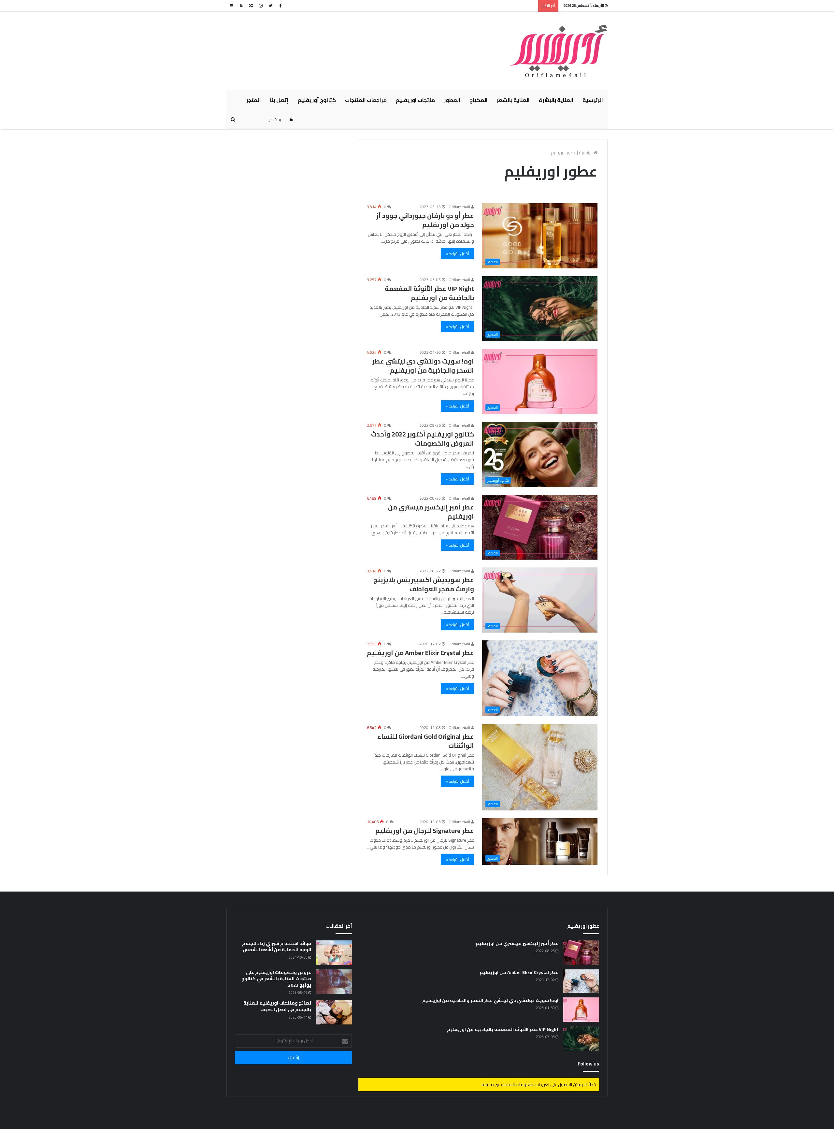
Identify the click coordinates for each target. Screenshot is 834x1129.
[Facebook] (280, 5)
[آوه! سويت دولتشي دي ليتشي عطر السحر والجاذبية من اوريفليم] (581, 1009)
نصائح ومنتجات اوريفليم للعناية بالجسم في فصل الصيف (277, 1006)
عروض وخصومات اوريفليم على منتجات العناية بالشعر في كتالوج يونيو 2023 (276, 978)
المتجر (253, 100)
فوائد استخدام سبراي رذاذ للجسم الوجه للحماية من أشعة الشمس (276, 946)
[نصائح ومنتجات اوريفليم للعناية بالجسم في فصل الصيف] (334, 1012)
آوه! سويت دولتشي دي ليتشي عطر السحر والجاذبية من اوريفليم (423, 365)
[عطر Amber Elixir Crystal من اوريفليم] (581, 981)
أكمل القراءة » (457, 253)
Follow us (588, 1063)
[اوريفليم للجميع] (559, 51)
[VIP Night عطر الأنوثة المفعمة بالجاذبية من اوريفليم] (581, 1038)
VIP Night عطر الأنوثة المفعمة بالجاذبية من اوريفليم (429, 293)
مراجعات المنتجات (366, 100)
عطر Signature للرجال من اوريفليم (424, 830)
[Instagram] (261, 5)
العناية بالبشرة (556, 100)
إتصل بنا (279, 100)
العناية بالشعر (513, 100)
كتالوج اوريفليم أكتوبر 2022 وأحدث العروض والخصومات (422, 438)
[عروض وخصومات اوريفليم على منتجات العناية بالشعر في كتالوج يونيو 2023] (334, 981)
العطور (452, 100)
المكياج (478, 100)
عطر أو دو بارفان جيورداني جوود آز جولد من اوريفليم (425, 220)
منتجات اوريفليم (415, 100)
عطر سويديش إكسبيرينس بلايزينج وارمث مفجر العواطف (423, 584)
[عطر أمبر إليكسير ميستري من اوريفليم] (581, 952)
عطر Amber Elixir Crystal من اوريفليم (420, 653)
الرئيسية (592, 100)
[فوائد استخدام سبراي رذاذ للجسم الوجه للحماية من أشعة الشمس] (334, 952)
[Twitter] (270, 5)
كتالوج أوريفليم (317, 100)
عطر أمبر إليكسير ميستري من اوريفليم (431, 511)
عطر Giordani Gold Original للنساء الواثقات (425, 740)
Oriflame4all (460, 206)
